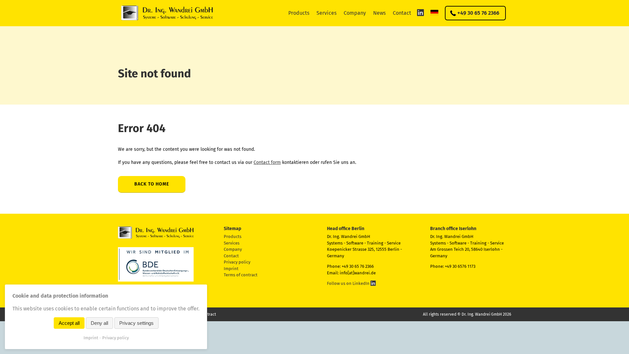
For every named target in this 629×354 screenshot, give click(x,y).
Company (355, 13)
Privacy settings (136, 323)
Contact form (267, 162)
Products (298, 13)
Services (326, 13)
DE (434, 12)
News (379, 13)
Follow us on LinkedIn (349, 283)
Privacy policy (237, 262)
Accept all (69, 323)
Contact (402, 13)
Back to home (151, 184)
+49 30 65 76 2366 (478, 13)
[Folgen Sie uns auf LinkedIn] (420, 12)
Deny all (99, 323)
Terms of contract (240, 274)
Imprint (231, 268)
